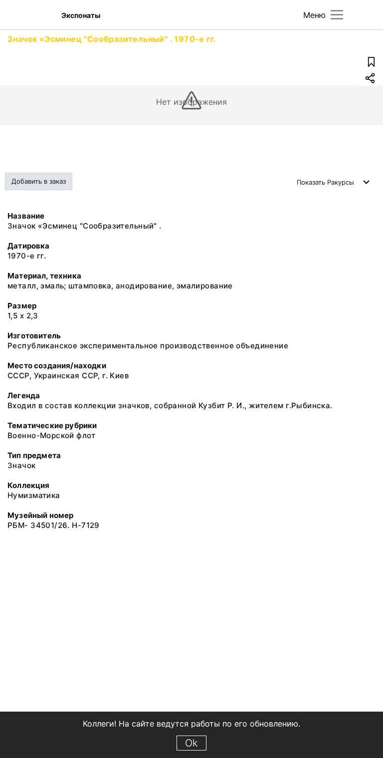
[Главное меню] (337, 14)
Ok (191, 743)
